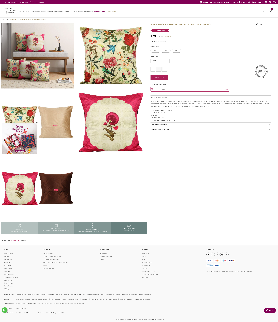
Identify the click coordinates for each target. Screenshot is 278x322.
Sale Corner (15, 240)
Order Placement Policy (51, 259)
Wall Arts (19, 312)
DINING (43, 11)
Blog (143, 259)
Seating (24, 308)
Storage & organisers (78, 294)
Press (144, 256)
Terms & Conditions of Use (52, 256)
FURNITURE (68, 11)
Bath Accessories (106, 294)
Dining (6, 256)
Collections (88, 11)
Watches (64, 303)
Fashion (7, 262)
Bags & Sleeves (21, 303)
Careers (145, 277)
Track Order (146, 265)
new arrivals (24, 11)
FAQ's (45, 265)
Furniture (7, 265)
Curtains (51, 294)
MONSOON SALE (111, 11)
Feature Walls (9, 274)
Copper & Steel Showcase (142, 299)
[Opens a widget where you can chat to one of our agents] (270, 310)
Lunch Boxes (113, 299)
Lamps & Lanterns (93, 294)
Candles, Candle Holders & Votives (126, 294)
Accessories (8, 259)
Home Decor (8, 253)
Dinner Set (103, 299)
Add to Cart (159, 77)
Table (17, 308)
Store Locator (9, 286)
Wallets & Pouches (34, 303)
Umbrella (81, 303)
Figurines (59, 294)
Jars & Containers (73, 299)
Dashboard (103, 253)
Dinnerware (94, 299)
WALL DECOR (78, 11)
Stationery (73, 303)
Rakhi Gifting (99, 11)
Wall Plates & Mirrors (30, 312)
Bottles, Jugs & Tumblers (40, 299)
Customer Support (148, 271)
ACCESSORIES (58, 11)
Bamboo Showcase (126, 299)
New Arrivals (8, 283)
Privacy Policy (48, 253)
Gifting (6, 289)
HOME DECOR (35, 11)
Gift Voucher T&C (49, 268)
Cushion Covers (21, 294)
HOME (4, 19)
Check (226, 89)
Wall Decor (8, 268)
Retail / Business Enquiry (150, 274)
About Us (145, 253)
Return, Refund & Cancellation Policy (55, 262)
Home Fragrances (145, 294)
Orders (102, 259)
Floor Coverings (41, 294)
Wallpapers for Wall (11, 277)
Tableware (85, 299)
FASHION (50, 11)
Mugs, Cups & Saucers (23, 299)
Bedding (30, 294)
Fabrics (66, 294)
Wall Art (7, 271)
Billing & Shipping (106, 256)
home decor (9, 294)
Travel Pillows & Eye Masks (50, 303)
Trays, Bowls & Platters (58, 299)
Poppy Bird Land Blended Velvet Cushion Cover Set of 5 (27, 19)
